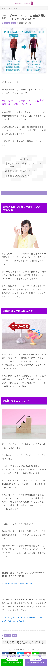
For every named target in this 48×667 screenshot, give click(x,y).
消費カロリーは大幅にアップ (21, 171)
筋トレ (7, 23)
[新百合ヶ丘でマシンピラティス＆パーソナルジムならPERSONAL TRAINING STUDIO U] (23, 3)
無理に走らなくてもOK (19, 176)
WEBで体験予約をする (36, 662)
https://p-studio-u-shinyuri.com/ (17, 583)
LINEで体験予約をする (12, 662)
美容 (13, 23)
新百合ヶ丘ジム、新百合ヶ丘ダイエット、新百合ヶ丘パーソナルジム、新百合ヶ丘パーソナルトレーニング (23, 642)
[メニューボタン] (45, 3)
